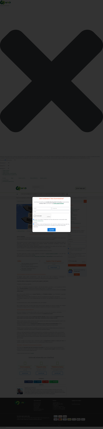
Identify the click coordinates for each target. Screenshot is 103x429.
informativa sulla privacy (38, 220)
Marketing (35, 222)
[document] (51, 214)
